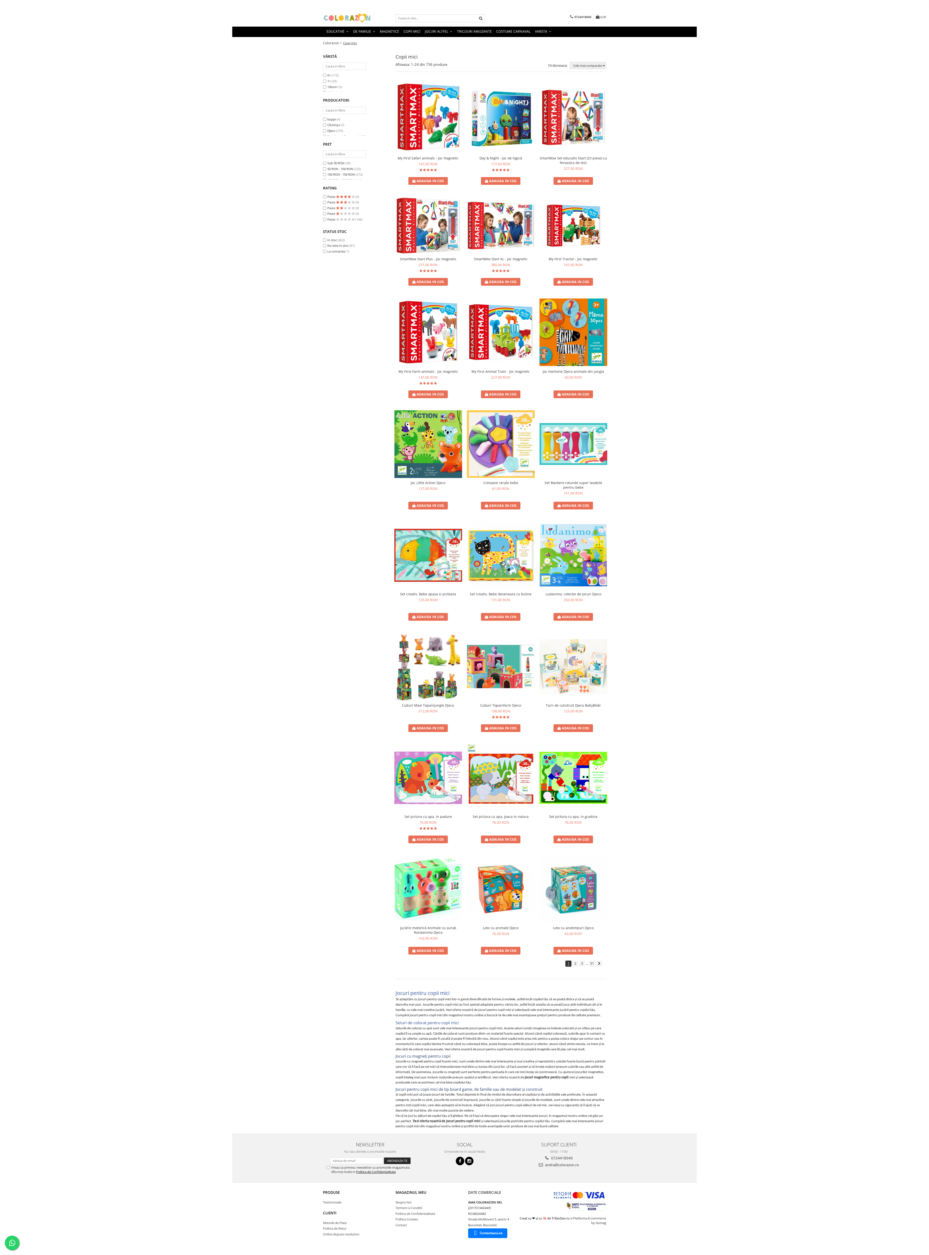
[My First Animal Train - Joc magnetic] (501, 332)
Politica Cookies (407, 1219)
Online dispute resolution (341, 1234)
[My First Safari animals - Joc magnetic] (428, 117)
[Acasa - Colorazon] (347, 18)
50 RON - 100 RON (340, 169)
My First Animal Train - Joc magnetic (501, 371)
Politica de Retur (334, 1228)
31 (592, 963)
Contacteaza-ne (491, 1233)
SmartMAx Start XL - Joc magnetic (501, 259)
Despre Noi (404, 1202)
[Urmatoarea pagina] (599, 964)
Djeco (331, 130)
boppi (331, 119)
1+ (329, 81)
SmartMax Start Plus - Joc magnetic (428, 259)
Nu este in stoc (338, 245)
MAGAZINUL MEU (411, 1192)
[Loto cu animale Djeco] (501, 889)
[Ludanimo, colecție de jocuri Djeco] (573, 555)
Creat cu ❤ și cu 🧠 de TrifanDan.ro (545, 1218)
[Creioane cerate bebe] (501, 444)
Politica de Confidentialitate (376, 1172)
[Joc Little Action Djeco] (428, 444)
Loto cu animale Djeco (500, 928)
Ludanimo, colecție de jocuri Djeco (573, 594)
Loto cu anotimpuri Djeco (573, 928)
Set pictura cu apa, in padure (428, 816)
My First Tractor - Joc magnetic (573, 259)
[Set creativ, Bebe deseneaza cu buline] (501, 555)
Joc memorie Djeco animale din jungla (573, 371)
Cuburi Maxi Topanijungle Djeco (428, 705)
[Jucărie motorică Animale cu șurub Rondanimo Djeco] (428, 889)
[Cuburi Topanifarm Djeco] (501, 666)
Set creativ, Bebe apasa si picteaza (428, 594)
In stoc (332, 240)
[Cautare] (480, 18)
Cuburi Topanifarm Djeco (500, 705)
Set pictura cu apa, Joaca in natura (501, 816)
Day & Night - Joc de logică (500, 158)
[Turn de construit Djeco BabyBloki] (573, 666)
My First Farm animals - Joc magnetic (428, 371)
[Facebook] (460, 1161)
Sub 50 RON (336, 163)
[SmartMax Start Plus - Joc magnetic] (428, 225)
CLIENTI (330, 1212)
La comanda (336, 251)
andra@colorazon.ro (561, 1164)
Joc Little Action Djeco (428, 482)
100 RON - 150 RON (341, 174)
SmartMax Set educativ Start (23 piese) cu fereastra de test (573, 160)
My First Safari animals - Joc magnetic (428, 158)
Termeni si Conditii (409, 1208)
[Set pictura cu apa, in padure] (428, 778)
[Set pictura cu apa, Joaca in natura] (501, 778)
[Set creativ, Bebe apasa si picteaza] (428, 555)
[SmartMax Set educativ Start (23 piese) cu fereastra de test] (573, 117)
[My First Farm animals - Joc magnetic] (428, 332)
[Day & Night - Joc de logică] (501, 117)
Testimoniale (332, 1202)
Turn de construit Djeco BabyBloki (573, 705)
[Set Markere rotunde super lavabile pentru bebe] (573, 444)
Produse (331, 1192)
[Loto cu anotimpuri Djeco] (573, 889)
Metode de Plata (335, 1223)
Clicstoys (333, 125)
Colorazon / (332, 43)
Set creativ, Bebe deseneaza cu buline (501, 594)
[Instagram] (469, 1161)
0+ (329, 75)
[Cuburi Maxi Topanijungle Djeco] (428, 667)
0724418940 (561, 1158)
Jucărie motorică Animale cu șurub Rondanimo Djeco (428, 930)
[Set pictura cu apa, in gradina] (573, 778)
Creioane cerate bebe (500, 482)
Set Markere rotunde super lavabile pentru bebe (573, 485)
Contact (401, 1225)
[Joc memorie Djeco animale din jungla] (573, 332)
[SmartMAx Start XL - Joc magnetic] (501, 225)
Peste (331, 196)
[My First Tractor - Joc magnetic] (573, 225)
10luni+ (332, 87)
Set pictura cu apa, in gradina (573, 816)
